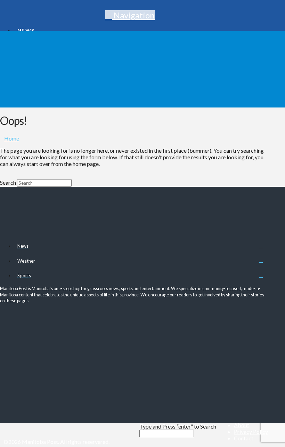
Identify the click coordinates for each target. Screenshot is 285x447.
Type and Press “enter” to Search (177, 426)
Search (8, 182)
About (241, 425)
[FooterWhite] (125, 441)
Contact (243, 438)
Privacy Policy (251, 431)
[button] (130, 15)
